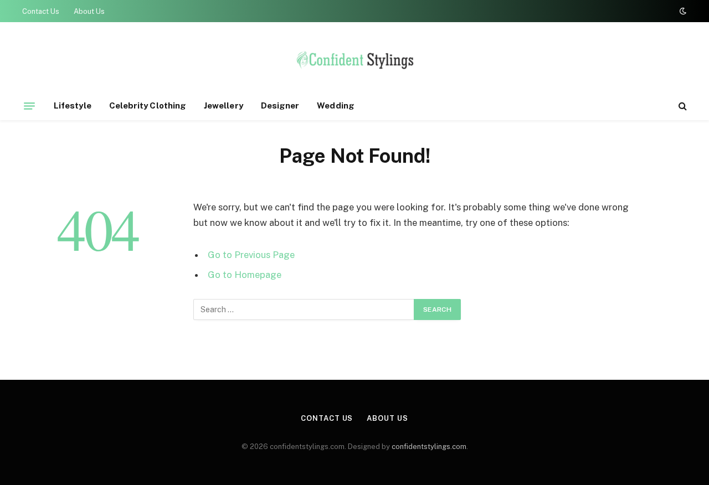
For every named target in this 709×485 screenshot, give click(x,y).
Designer (280, 105)
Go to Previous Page (251, 254)
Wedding (335, 105)
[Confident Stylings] (354, 62)
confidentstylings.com (429, 446)
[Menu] (29, 105)
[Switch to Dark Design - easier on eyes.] (682, 11)
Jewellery (223, 105)
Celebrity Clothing (147, 105)
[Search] (681, 106)
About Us (89, 11)
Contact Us (40, 11)
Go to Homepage (244, 274)
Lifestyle (72, 105)
